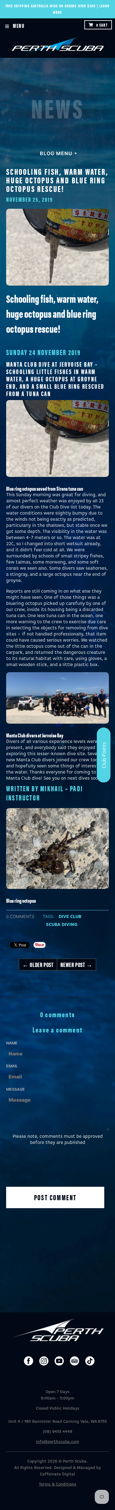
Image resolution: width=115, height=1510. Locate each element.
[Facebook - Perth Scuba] (28, 1361)
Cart (102, 25)
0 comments (20, 916)
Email (12, 1066)
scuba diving (61, 925)
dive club (70, 917)
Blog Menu (56, 153)
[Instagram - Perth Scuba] (43, 1361)
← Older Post (37, 964)
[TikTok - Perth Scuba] (89, 1361)
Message (15, 1089)
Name (11, 1043)
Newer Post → (76, 964)
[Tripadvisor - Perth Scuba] (74, 1361)
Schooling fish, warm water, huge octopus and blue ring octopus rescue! (57, 179)
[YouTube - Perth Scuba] (59, 1361)
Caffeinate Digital (57, 1474)
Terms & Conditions (57, 1484)
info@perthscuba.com (57, 1442)
